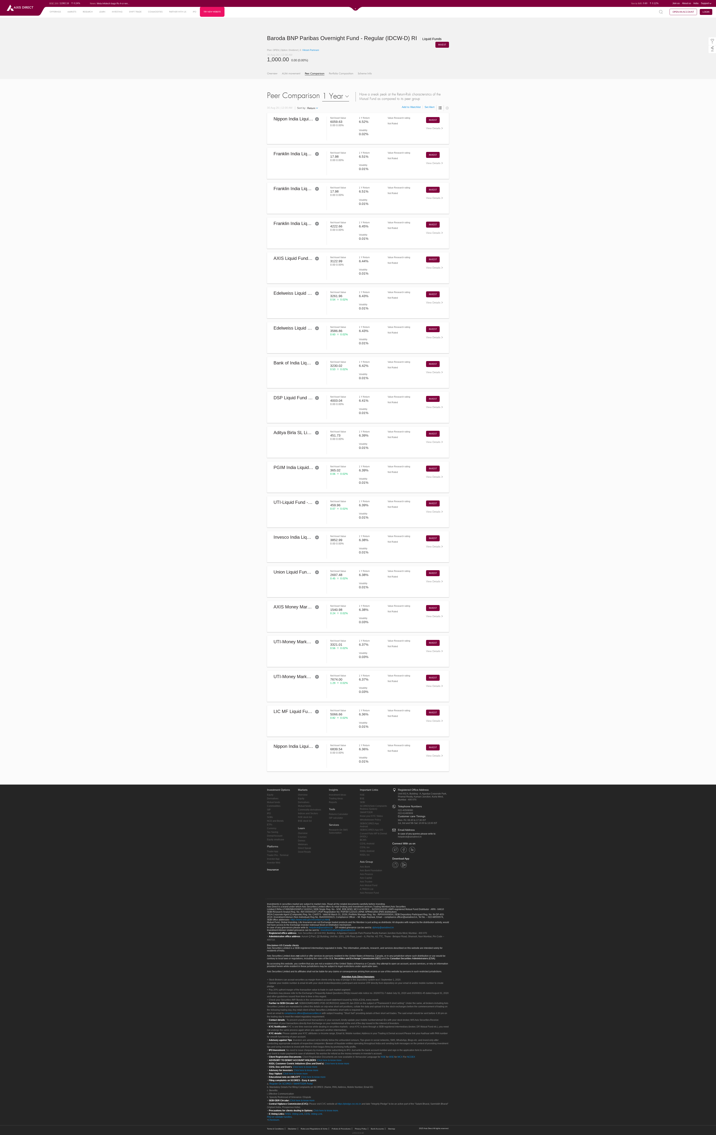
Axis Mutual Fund (368, 885)
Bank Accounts (377, 1129)
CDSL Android (367, 843)
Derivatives (272, 798)
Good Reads (304, 852)
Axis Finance (366, 874)
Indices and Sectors (308, 813)
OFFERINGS (55, 11)
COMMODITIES (155, 11)
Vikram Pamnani (310, 50)
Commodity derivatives (309, 809)
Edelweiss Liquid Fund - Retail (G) (307, 293)
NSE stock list (305, 817)
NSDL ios (365, 855)
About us (686, 3)
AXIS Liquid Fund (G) (295, 258)
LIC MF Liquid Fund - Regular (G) (307, 711)
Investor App (273, 859)
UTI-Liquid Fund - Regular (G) (303, 502)
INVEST (442, 44)
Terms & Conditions (275, 1129)
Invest (433, 120)
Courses (302, 837)
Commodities (273, 806)
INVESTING (117, 11)
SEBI (362, 802)
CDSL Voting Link (313, 1114)
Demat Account (274, 836)
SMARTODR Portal (303, 1083)
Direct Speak (304, 848)
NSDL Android (367, 851)
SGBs (270, 817)
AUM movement (291, 73)
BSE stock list (305, 821)
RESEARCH (88, 11)
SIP (269, 809)
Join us (676, 3)
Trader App (272, 851)
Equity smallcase (275, 839)
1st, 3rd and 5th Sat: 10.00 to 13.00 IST (417, 823)
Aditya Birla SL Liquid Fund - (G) (305, 432)
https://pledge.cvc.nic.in (349, 1104)
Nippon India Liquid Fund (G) (302, 746)
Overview (272, 73)
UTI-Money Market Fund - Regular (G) (311, 641)
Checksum (273, 1120)
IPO (194, 11)
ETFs (269, 824)
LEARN (102, 11)
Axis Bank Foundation (371, 870)
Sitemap (391, 1129)
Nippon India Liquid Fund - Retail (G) (310, 118)
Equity (270, 795)
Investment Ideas (337, 795)
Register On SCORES (280, 1083)
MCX (400, 1057)
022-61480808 (405, 813)
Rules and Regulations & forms (314, 1129)
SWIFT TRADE (135, 11)
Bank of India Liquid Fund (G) (303, 362)
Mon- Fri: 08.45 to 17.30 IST (412, 820)
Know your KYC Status (371, 816)
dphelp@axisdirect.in (383, 927)
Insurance (273, 869)
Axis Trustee (366, 881)
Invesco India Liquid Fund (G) (303, 537)
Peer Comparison (314, 73)
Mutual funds (273, 802)
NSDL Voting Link (294, 1114)
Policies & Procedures (341, 1129)
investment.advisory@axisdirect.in (338, 930)
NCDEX (411, 1057)
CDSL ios (365, 847)
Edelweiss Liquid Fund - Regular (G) (309, 327)
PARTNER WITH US (177, 11)
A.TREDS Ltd (366, 889)
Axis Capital (366, 878)
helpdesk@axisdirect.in (410, 836)
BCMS (363, 840)
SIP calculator (336, 818)
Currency (271, 828)
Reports (333, 802)
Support (705, 3)
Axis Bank (365, 866)
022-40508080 (405, 810)
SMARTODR (366, 812)
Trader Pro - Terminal (277, 855)
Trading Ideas (336, 798)
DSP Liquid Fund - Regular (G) (304, 397)
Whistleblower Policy (370, 819)
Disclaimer (292, 1129)
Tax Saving (272, 832)
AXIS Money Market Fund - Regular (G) (313, 606)
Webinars (303, 844)
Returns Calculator (338, 814)
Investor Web (273, 862)
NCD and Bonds (275, 821)
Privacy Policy (361, 1129)
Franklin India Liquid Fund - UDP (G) (310, 188)
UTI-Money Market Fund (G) (302, 676)
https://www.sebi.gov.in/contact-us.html (310, 919)
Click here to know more (329, 1060)
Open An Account (683, 12)
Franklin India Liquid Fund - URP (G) (310, 153)
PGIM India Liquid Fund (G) (301, 467)
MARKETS (71, 11)
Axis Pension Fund (369, 893)
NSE (362, 795)
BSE (362, 798)
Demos (301, 840)
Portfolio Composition (341, 73)
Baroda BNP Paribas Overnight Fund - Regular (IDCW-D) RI (354, 38)
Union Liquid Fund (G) (295, 571)
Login (706, 12)
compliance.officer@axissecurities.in (302, 1013)
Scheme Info (365, 73)
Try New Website (212, 11)
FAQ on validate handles (279, 1117)
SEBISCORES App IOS (371, 830)
